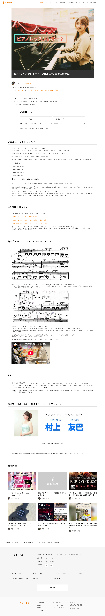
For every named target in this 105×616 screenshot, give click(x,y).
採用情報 (39, 605)
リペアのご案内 (79, 573)
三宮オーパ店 (15, 542)
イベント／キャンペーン (90, 2)
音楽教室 (62, 2)
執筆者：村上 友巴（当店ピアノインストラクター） (34, 128)
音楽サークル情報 (37, 573)
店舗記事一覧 (28, 83)
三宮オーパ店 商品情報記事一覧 (27, 542)
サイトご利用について (58, 607)
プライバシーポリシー (58, 605)
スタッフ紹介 (36, 578)
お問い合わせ (40, 610)
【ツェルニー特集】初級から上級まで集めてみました (25, 179)
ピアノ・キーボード (34, 90)
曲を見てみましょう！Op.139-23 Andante (31, 124)
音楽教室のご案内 (16, 573)
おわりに (55, 124)
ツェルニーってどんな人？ (27, 119)
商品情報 (20, 90)
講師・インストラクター (51, 90)
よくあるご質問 (40, 603)
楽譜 (42, 90)
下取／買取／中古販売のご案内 (20, 578)
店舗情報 (40, 2)
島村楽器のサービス (74, 2)
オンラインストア (51, 2)
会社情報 (39, 607)
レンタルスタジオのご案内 (60, 573)
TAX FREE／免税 (57, 603)
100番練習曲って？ (58, 119)
